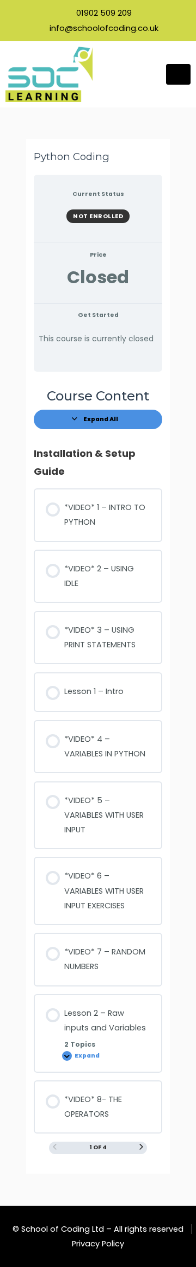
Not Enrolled (98, 216)
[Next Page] (141, 1147)
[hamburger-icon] (178, 74)
